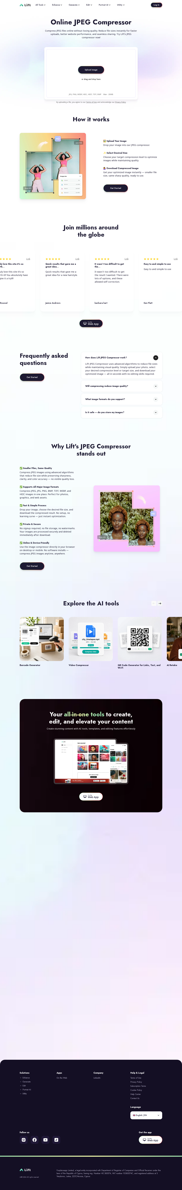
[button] (121, 365)
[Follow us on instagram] (24, 1140)
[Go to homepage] (25, 5)
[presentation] (91, 73)
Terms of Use (91, 102)
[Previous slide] (153, 603)
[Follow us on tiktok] (56, 1140)
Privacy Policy (120, 102)
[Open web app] (91, 323)
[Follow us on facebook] (35, 1140)
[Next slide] (159, 603)
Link (2, 259)
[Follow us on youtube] (45, 1140)
